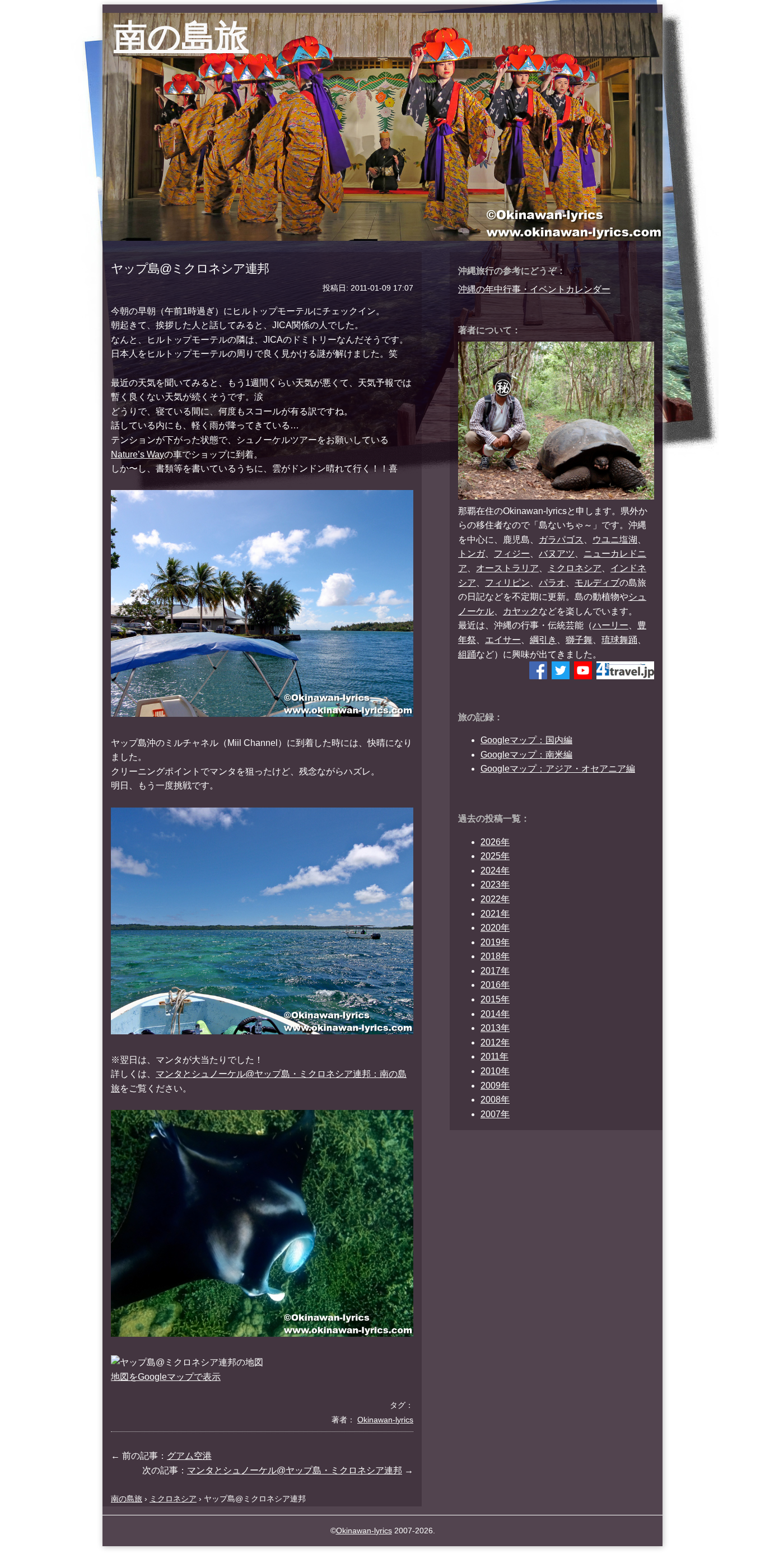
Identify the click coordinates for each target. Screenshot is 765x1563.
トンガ (471, 553)
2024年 (495, 870)
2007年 (495, 1114)
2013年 (495, 1028)
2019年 (495, 942)
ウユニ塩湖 (615, 539)
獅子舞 (579, 640)
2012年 (495, 1042)
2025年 (495, 856)
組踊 (467, 654)
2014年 (495, 1014)
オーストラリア (507, 568)
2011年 (495, 1056)
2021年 (495, 913)
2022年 (495, 899)
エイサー (503, 640)
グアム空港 (189, 1456)
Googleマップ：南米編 (526, 754)
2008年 (495, 1099)
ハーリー (610, 625)
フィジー (512, 553)
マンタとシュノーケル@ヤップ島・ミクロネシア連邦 (294, 1470)
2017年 (495, 971)
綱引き (543, 640)
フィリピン (507, 582)
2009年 (495, 1085)
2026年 (495, 842)
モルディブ (597, 582)
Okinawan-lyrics (364, 1530)
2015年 (495, 999)
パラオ (552, 582)
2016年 (495, 985)
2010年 (495, 1071)
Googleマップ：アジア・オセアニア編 (558, 768)
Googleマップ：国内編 (526, 740)
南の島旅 (181, 36)
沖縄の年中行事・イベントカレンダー (534, 289)
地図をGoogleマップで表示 (166, 1377)
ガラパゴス (561, 539)
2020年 (495, 927)
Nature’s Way (137, 454)
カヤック (521, 611)
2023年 (495, 884)
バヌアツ (557, 553)
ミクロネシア (574, 568)
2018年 (495, 956)
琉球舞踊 (619, 640)
